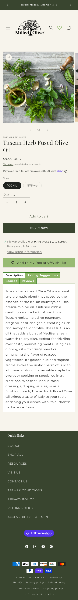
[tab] (14, 275)
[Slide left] (30, 130)
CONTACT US (17, 481)
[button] (8, 27)
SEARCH (14, 445)
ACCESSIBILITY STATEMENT (29, 517)
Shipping (8, 164)
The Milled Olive (36, 577)
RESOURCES (17, 463)
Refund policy (56, 582)
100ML (12, 185)
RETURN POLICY (20, 508)
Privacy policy (35, 582)
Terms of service (29, 588)
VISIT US (14, 472)
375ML (34, 186)
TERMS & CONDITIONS (25, 490)
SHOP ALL (15, 454)
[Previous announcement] (7, 5)
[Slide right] (47, 130)
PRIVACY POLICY (21, 499)
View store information (24, 252)
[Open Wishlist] (59, 27)
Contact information (41, 594)
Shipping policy (53, 588)
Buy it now (39, 228)
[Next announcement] (71, 5)
